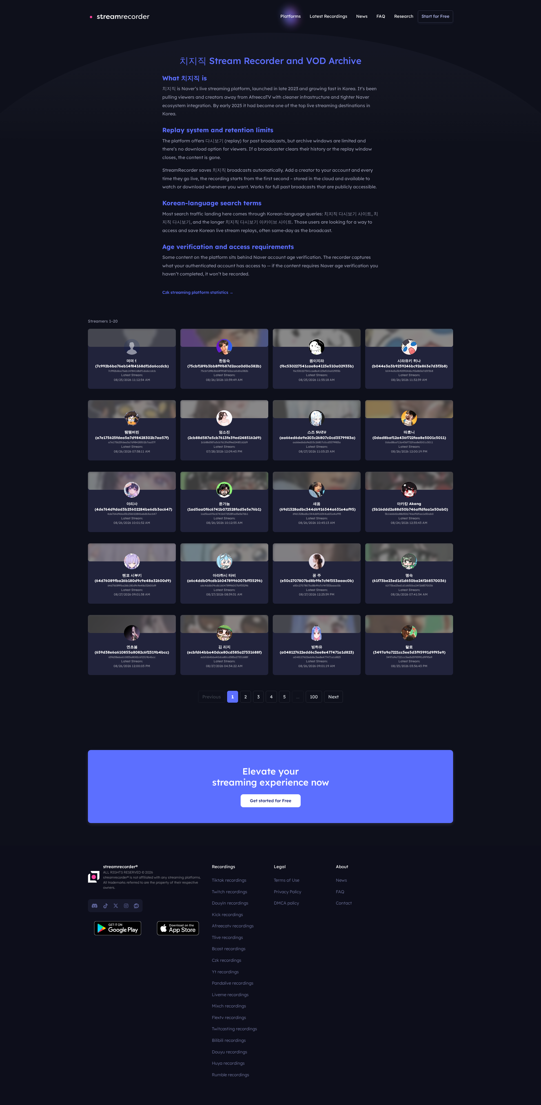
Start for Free (435, 16)
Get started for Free (270, 800)
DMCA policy (286, 903)
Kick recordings (227, 914)
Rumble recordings (230, 1074)
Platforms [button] (290, 16)
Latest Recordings (328, 16)
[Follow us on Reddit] (136, 906)
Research (403, 16)
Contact (344, 903)
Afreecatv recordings (233, 925)
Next (333, 697)
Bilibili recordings (229, 1040)
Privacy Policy (287, 891)
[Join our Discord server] (95, 906)
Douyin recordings (230, 903)
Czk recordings (226, 960)
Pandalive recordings (232, 983)
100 (314, 697)
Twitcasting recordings (234, 1028)
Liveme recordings (230, 994)
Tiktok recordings (229, 880)
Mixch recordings (229, 1006)
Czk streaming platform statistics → (197, 292)
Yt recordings (225, 971)
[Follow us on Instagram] (126, 906)
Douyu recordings (229, 1052)
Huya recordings (228, 1063)
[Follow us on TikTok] (105, 906)
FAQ (380, 16)
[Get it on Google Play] (117, 928)
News (361, 16)
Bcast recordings (228, 948)
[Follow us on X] (115, 906)
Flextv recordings (229, 1017)
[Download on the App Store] (178, 928)
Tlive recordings (227, 937)
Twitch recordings (229, 891)
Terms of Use (286, 880)
